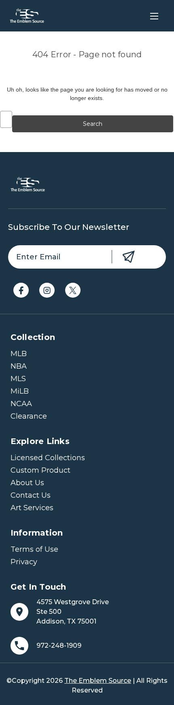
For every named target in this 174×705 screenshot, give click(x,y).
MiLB (20, 391)
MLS (18, 378)
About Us (27, 482)
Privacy (24, 561)
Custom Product (40, 470)
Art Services (32, 507)
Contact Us (31, 495)
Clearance (29, 416)
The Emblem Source (97, 680)
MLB (19, 353)
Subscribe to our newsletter (68, 227)
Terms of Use (34, 549)
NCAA (21, 403)
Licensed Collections (48, 457)
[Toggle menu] (154, 16)
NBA (19, 366)
